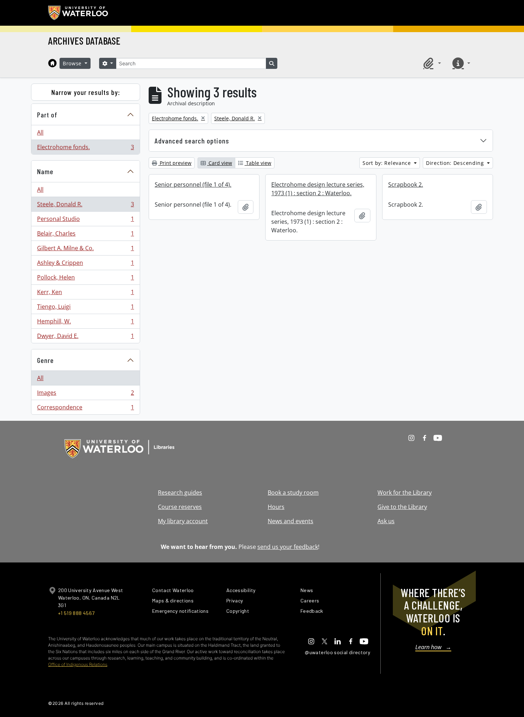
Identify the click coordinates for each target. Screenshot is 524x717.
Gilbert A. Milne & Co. (85, 250)
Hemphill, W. (85, 323)
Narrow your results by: (85, 92)
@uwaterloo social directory (337, 652)
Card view (219, 163)
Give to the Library (402, 507)
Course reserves (180, 507)
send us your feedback (287, 547)
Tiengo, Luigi (85, 308)
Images (85, 394)
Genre (45, 360)
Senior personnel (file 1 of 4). (193, 184)
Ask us (386, 521)
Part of (47, 114)
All (40, 132)
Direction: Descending (456, 163)
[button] (431, 63)
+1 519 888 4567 (76, 613)
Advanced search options (192, 140)
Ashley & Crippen (85, 264)
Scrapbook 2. (405, 184)
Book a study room (293, 492)
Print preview (174, 163)
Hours (276, 507)
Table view (258, 163)
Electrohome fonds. (85, 148)
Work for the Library (404, 492)
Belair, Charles (85, 235)
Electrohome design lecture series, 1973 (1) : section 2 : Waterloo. (317, 189)
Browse (73, 63)
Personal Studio (85, 220)
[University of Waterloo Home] (78, 13)
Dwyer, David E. (85, 337)
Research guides (180, 492)
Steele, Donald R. (85, 206)
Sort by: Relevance (387, 163)
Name (45, 171)
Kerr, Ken (85, 293)
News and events (290, 521)
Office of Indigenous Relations (77, 664)
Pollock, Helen (85, 279)
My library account (183, 521)
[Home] (52, 63)
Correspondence (85, 408)
